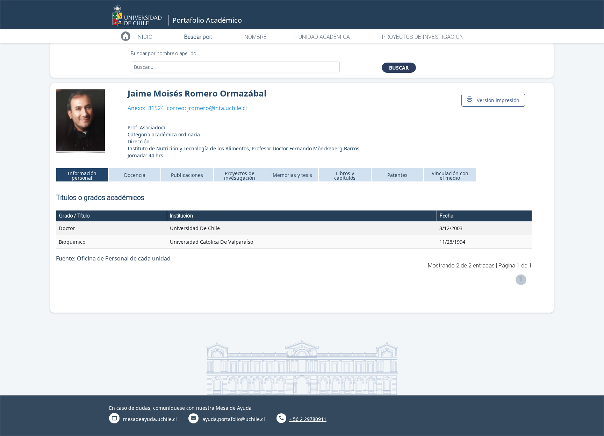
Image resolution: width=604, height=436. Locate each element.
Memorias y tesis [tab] (292, 175)
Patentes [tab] (397, 175)
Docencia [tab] (134, 175)
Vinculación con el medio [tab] (450, 175)
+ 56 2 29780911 (307, 419)
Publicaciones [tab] (187, 175)
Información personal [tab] (82, 175)
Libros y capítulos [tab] (344, 175)
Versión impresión (496, 100)
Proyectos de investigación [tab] (239, 175)
